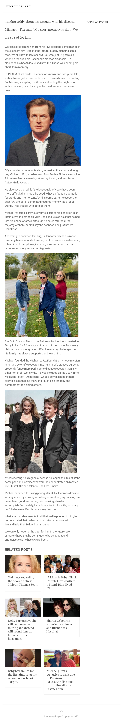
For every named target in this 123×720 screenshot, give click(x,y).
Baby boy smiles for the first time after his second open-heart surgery (22, 676)
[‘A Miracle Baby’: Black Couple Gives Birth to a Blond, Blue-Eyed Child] (62, 564)
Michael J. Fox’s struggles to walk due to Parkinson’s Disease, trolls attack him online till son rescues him (61, 680)
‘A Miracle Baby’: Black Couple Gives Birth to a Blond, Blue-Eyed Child (62, 583)
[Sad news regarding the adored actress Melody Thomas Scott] (23, 564)
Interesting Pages (19, 6)
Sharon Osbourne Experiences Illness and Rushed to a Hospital (59, 626)
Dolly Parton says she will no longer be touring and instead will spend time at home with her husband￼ (22, 629)
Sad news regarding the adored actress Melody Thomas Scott (23, 581)
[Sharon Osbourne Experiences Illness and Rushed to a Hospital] (61, 607)
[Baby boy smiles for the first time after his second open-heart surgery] (23, 658)
